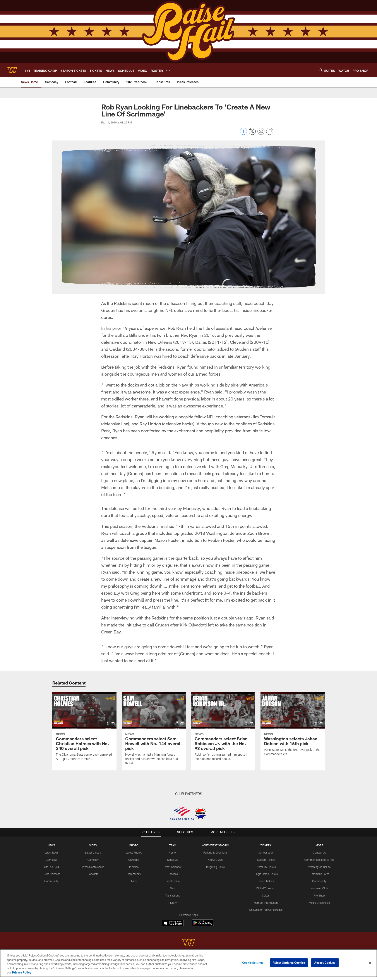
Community (51, 881)
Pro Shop (319, 895)
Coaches (173, 873)
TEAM (172, 845)
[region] (188, 963)
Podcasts (92, 873)
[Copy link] (269, 131)
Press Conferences (93, 866)
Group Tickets (266, 881)
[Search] (320, 70)
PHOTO (133, 845)
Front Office (173, 881)
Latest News (51, 852)
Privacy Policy (21, 972)
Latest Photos (134, 852)
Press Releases (51, 873)
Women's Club (319, 888)
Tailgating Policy (215, 866)
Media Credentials (319, 902)
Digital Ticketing (265, 888)
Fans (134, 881)
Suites (265, 895)
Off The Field (51, 866)
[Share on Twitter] (252, 133)
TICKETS (265, 845)
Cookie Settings (253, 962)
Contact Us (319, 852)
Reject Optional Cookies (289, 962)
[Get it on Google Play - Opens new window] (203, 925)
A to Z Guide (215, 859)
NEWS (51, 845)
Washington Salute (319, 866)
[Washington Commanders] (188, 943)
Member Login (265, 852)
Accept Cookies (325, 962)
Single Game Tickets (266, 873)
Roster (173, 852)
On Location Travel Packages (266, 909)
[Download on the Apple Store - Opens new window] (173, 923)
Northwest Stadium (215, 845)
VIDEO (93, 845)
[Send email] (260, 133)
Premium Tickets (266, 866)
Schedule (172, 859)
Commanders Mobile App (319, 859)
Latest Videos (93, 852)
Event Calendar (173, 866)
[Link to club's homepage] (12, 70)
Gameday (51, 859)
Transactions (172, 895)
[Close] (370, 963)
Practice (134, 866)
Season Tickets (266, 859)
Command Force (319, 873)
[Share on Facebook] (243, 133)
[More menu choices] (168, 70)
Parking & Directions (215, 852)
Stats (173, 888)
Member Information (266, 902)
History (172, 902)
